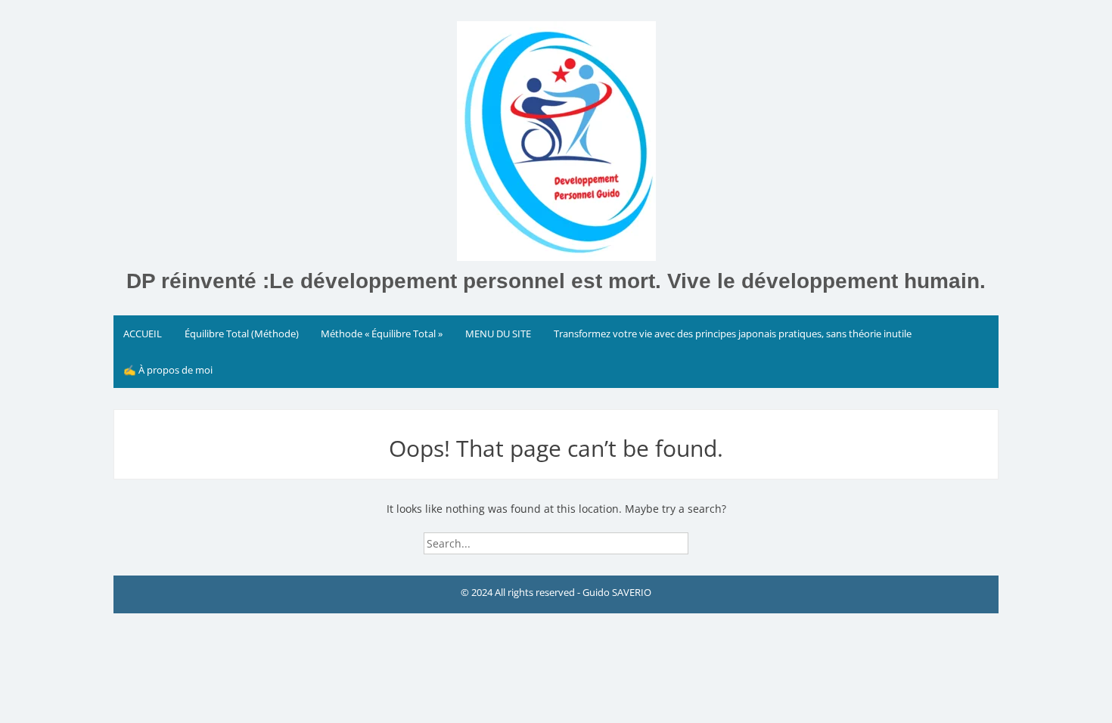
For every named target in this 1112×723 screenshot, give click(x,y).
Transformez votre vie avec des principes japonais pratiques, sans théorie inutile (733, 333)
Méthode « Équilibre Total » (382, 333)
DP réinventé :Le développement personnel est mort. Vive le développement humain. (556, 281)
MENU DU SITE (498, 333)
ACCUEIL (142, 333)
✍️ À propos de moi (168, 370)
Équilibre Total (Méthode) (242, 333)
